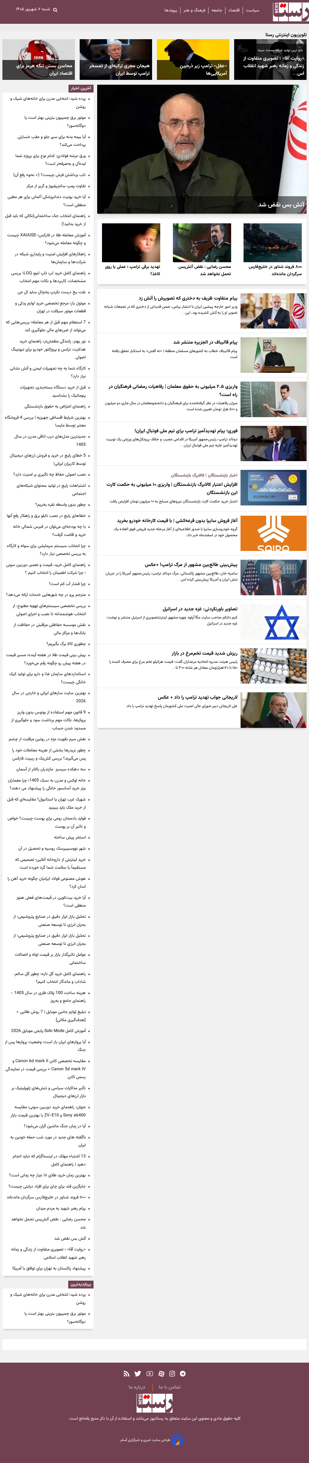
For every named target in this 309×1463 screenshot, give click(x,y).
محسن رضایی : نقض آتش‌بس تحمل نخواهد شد (204, 270)
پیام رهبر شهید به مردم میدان (61, 1208)
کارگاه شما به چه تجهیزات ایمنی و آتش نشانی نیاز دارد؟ (48, 372)
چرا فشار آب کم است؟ (67, 584)
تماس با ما (169, 1387)
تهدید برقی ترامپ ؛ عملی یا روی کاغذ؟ (132, 270)
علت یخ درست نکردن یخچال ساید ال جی (52, 292)
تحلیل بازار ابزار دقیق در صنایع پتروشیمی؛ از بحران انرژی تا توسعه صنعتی (49, 921)
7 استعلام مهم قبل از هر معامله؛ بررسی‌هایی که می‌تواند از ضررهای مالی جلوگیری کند (46, 326)
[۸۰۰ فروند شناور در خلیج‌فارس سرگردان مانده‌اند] (273, 242)
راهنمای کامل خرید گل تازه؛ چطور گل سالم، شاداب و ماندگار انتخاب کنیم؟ (50, 978)
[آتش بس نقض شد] (202, 149)
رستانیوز (156, 1418)
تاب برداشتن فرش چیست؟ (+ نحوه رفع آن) (49, 175)
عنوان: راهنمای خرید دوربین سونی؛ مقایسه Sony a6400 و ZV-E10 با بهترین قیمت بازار (48, 1111)
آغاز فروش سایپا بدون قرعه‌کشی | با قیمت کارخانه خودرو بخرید (177, 521)
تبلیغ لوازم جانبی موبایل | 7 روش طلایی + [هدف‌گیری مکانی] (51, 1016)
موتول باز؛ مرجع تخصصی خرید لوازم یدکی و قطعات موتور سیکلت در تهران (50, 307)
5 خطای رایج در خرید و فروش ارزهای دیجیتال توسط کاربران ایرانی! (48, 459)
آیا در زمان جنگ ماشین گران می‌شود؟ (55, 1126)
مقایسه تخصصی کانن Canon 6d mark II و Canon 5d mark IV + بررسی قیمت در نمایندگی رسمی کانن (45, 1069)
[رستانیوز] (285, 11)
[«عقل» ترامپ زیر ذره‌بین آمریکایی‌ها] (193, 59)
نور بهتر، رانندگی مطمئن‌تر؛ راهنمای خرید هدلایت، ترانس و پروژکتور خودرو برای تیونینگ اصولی (48, 349)
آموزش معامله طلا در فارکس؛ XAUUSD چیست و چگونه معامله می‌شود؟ (46, 239)
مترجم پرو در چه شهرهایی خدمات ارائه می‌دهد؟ (46, 595)
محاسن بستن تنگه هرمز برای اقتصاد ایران (44, 69)
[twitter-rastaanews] (137, 1373)
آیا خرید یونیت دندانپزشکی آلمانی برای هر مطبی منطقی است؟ (47, 201)
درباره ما (137, 1387)
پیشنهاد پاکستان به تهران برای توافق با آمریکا (49, 1268)
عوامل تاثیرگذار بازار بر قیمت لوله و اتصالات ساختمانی (50, 959)
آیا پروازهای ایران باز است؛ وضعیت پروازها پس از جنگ (45, 1046)
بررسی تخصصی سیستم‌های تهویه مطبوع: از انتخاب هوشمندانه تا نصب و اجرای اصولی (49, 610)
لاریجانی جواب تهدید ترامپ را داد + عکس (197, 697)
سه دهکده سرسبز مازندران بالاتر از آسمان (51, 769)
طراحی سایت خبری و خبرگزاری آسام (145, 1440)
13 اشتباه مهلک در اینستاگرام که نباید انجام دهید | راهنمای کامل (49, 1160)
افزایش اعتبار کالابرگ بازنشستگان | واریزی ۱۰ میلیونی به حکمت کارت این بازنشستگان (172, 489)
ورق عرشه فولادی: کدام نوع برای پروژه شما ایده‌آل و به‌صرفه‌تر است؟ (50, 160)
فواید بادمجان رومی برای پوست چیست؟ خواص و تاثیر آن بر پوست (47, 822)
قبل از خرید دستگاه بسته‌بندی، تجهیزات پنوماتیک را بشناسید (53, 391)
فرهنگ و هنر (194, 10)
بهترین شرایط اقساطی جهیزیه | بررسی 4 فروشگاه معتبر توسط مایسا (45, 421)
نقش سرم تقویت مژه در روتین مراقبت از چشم (47, 739)
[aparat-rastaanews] (161, 1373)
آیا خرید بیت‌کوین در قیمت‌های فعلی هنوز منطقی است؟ (51, 902)
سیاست (252, 10)
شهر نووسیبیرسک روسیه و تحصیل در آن (52, 848)
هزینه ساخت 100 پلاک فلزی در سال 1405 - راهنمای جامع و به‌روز (48, 997)
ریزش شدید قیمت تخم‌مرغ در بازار (204, 653)
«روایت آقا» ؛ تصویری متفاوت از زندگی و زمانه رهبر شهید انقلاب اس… (273, 66)
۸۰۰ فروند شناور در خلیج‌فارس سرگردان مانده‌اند (275, 270)
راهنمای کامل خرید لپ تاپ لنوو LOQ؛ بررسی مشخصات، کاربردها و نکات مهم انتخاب (48, 277)
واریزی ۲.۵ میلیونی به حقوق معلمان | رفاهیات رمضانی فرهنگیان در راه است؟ (173, 391)
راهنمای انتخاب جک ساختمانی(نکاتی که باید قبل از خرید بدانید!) (45, 220)
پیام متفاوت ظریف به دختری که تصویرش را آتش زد (188, 298)
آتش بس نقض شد (281, 205)
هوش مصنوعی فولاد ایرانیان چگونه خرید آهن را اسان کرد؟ (47, 883)
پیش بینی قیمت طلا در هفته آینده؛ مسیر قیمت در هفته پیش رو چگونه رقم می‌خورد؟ (46, 659)
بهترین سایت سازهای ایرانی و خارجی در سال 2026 (49, 697)
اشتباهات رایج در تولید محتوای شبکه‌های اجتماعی (51, 490)
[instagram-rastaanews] (172, 1373)
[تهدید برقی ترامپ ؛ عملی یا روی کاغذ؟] (131, 242)
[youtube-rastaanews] (150, 1373)
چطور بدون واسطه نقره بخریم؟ (60, 505)
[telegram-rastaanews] (183, 1373)
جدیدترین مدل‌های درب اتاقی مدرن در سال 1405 (50, 440)
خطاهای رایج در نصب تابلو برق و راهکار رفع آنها (46, 516)
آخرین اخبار (81, 88)
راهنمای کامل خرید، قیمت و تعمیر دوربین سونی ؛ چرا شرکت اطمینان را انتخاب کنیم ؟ (46, 569)
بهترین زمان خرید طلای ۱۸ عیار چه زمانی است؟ (47, 1175)
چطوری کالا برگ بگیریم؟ (66, 644)
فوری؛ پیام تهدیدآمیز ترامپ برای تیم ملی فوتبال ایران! (186, 431)
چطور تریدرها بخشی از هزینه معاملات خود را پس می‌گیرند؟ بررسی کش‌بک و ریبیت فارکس (49, 754)
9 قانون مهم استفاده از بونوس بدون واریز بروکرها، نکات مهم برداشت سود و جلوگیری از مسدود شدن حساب (48, 720)
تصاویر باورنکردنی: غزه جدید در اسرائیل (200, 609)
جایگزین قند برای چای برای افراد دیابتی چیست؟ (47, 1186)
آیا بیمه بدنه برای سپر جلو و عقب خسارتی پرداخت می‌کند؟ (52, 141)
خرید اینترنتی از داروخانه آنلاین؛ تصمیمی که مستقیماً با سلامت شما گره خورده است (50, 864)
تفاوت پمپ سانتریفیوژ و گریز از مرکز (56, 186)
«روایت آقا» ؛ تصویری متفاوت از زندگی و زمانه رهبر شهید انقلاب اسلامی (48, 1253)
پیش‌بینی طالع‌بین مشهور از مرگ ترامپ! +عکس (191, 565)
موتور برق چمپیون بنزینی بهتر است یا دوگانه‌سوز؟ (55, 122)
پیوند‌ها (170, 10)
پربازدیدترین (81, 1284)
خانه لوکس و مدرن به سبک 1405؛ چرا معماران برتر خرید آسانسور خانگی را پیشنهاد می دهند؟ (47, 784)
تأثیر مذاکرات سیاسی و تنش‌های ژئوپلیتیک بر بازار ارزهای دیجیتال (48, 1092)
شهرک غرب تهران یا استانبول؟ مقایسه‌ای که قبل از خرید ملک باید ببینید (46, 803)
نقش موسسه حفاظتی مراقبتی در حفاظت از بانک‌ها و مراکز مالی (50, 629)
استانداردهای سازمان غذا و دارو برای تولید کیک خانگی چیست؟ (47, 678)
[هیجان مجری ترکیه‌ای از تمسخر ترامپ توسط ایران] (116, 59)
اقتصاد (234, 10)
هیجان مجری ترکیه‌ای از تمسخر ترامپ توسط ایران (119, 69)
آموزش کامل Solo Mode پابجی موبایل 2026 (48, 1031)
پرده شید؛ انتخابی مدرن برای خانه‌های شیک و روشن (48, 103)
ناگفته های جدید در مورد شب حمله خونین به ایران (48, 1141)
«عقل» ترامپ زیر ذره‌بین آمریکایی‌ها (203, 69)
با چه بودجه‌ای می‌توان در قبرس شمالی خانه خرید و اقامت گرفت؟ (49, 531)
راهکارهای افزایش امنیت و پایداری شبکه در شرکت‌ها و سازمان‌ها (50, 258)
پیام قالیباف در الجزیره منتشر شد (205, 342)
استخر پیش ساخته (70, 837)
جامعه (217, 10)
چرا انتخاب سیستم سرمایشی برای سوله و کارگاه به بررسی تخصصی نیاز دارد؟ (46, 550)
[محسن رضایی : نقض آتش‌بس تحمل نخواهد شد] (202, 242)
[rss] (126, 1373)
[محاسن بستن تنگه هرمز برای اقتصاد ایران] (38, 59)
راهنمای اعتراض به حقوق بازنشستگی (55, 406)
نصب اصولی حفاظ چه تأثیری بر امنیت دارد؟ (49, 474)
